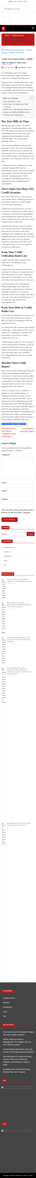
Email (5, 491)
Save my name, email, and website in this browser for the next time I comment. (17, 511)
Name (4, 483)
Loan (5, 560)
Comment (6, 455)
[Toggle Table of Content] (30, 98)
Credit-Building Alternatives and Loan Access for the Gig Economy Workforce (19, 639)
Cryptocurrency (7, 423)
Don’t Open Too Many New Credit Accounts (16, 105)
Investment (22, 423)
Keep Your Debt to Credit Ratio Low (17, 112)
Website (5, 499)
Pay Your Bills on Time (12, 101)
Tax (5, 565)
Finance (15, 423)
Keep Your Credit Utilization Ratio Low (18, 109)
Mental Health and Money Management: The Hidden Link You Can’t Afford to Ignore (19, 604)
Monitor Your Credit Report (13, 115)
